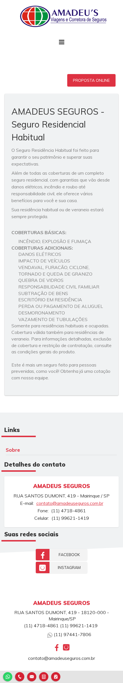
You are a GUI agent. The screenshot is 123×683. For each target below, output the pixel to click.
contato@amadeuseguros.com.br (69, 503)
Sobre (13, 450)
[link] (61, 554)
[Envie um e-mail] (31, 676)
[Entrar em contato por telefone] (19, 676)
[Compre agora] (55, 676)
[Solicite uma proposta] (43, 676)
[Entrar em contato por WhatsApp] (7, 676)
